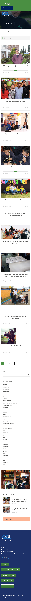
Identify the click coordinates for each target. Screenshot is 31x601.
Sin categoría (6, 458)
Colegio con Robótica (8, 405)
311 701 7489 (5, 549)
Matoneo (5, 435)
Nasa (4, 437)
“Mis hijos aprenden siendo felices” (15, 200)
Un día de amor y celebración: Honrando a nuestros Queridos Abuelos (20, 508)
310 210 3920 (5, 547)
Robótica (5, 451)
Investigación (6, 426)
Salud (4, 453)
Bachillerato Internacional (10, 394)
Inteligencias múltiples (8, 423)
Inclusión (5, 421)
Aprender (5, 384)
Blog (4, 396)
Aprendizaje (6, 387)
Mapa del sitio (21, 597)
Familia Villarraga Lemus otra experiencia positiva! (15, 102)
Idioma (4, 419)
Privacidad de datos (5, 597)
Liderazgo (5, 432)
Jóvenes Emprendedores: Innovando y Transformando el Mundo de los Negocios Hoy (20, 499)
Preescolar (6, 446)
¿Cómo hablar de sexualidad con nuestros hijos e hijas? (15, 242)
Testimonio (5, 464)
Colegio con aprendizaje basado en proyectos (15, 317)
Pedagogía (5, 444)
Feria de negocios (7, 416)
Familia (4, 414)
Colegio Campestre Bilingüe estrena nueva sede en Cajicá (15, 214)
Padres (4, 442)
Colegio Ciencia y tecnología (10, 403)
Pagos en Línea (7, 8)
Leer (4, 430)
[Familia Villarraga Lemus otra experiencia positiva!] (15, 88)
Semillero (5, 455)
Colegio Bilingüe (15, 345)
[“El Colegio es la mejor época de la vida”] (15, 54)
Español (5, 412)
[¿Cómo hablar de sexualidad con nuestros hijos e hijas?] (15, 232)
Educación (5, 407)
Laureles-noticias (7, 428)
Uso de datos (14, 597)
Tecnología (5, 462)
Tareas (4, 460)
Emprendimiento (7, 410)
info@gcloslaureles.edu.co (8, 551)
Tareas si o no (15, 167)
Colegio (5, 398)
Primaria (5, 448)
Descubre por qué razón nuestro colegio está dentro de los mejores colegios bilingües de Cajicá (15, 276)
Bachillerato (6, 391)
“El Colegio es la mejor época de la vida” (15, 66)
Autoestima (6, 389)
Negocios (5, 439)
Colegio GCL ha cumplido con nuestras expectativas (15, 135)
